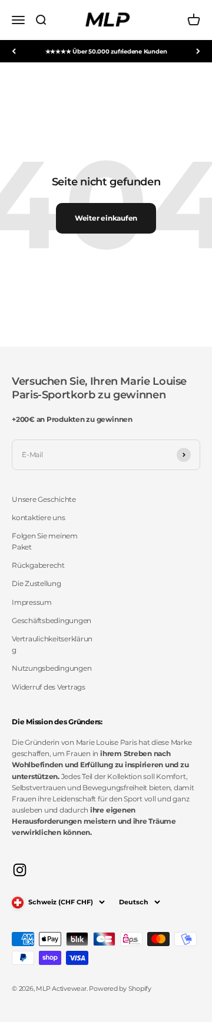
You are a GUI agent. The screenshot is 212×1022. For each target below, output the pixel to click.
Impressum (32, 602)
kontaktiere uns (38, 517)
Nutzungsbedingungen (51, 668)
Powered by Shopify (120, 988)
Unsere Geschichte (44, 499)
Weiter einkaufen (106, 218)
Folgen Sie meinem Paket (45, 541)
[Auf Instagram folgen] (20, 870)
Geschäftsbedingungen (51, 620)
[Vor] (198, 51)
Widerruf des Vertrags (48, 687)
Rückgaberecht (38, 565)
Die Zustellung (36, 583)
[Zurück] (14, 51)
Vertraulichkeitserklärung (52, 644)
